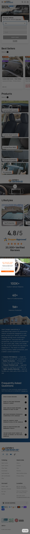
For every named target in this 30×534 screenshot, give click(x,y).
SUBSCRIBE (7, 271)
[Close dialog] (29, 259)
